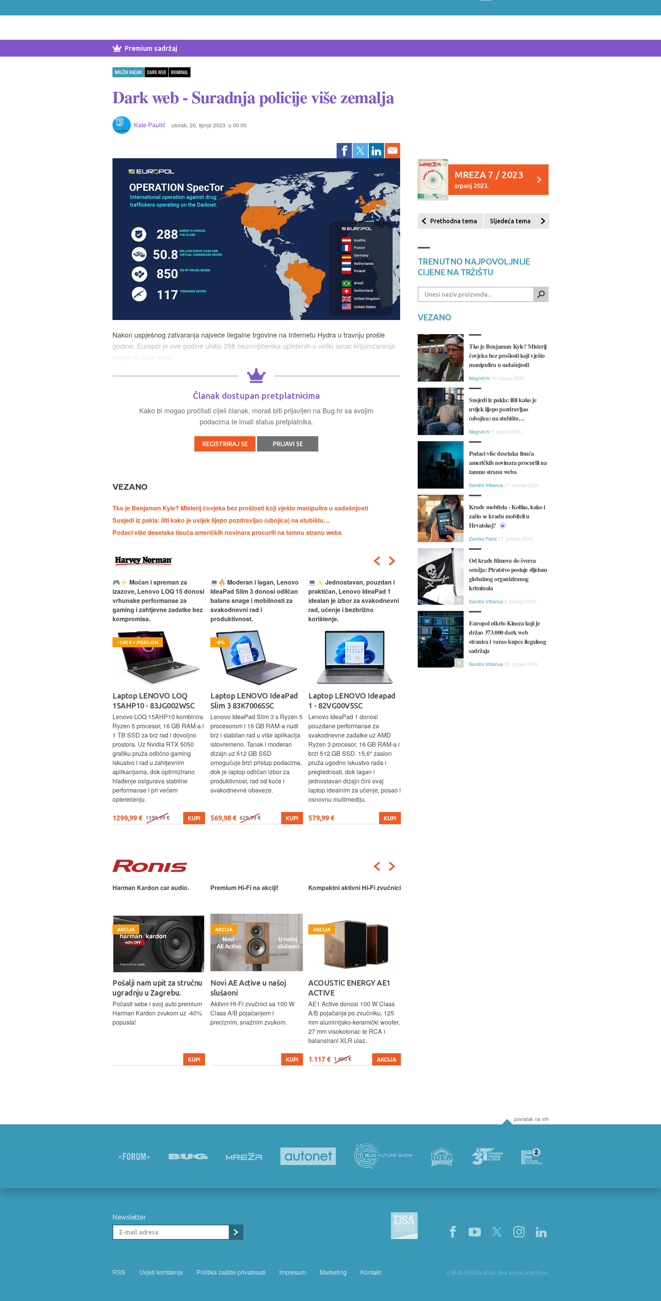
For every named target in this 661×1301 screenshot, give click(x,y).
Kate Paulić (149, 124)
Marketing (333, 1272)
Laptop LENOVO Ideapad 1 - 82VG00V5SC (352, 700)
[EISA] (404, 1226)
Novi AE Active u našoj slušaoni (248, 987)
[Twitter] (360, 150)
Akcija (386, 1059)
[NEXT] (392, 560)
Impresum (292, 1272)
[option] (159, 701)
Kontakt (370, 1272)
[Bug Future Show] (383, 1156)
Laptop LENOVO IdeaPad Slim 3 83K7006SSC (254, 700)
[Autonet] (308, 1156)
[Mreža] (244, 1156)
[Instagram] (519, 1232)
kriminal (179, 72)
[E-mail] (392, 150)
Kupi (194, 818)
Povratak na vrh (531, 1118)
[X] (497, 1232)
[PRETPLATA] (236, 1232)
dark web (156, 72)
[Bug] (188, 1156)
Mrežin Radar (128, 72)
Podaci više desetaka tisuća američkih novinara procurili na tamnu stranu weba (227, 532)
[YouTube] (474, 1232)
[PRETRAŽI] (541, 294)
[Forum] (134, 1156)
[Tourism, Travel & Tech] (487, 1156)
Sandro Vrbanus (486, 485)
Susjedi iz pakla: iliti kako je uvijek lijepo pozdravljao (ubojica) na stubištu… (221, 520)
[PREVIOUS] (377, 560)
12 (457, 600)
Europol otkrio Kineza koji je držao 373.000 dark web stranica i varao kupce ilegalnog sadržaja (507, 637)
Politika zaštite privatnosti (231, 1272)
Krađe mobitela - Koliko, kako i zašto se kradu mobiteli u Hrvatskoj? (507, 515)
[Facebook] (344, 150)
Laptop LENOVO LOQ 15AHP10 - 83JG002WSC (153, 700)
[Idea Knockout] (442, 1156)
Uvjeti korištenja (161, 1272)
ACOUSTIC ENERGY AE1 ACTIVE (349, 987)
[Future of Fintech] (532, 1156)
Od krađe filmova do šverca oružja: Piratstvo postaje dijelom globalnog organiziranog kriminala (508, 574)
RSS (118, 1272)
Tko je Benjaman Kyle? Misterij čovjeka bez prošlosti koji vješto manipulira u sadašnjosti (240, 508)
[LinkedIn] (376, 150)
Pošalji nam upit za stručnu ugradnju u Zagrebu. (157, 987)
